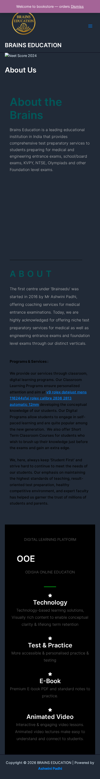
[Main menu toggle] (90, 26)
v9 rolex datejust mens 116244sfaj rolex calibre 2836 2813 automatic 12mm (48, 398)
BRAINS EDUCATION (33, 45)
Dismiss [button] (77, 6)
